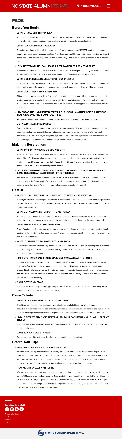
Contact (7, 422)
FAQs (18, 20)
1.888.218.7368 (91, 6)
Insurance (8, 419)
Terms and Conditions (12, 414)
